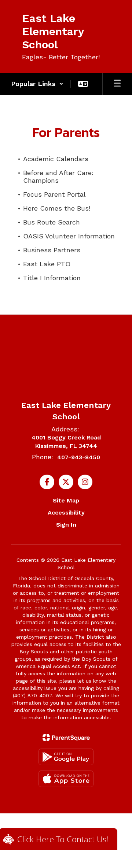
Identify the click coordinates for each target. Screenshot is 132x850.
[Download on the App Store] (66, 779)
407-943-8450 (78, 457)
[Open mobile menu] (117, 84)
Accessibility (66, 512)
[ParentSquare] (66, 737)
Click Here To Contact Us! (62, 839)
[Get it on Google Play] (66, 757)
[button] (37, 84)
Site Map (66, 500)
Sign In (66, 524)
